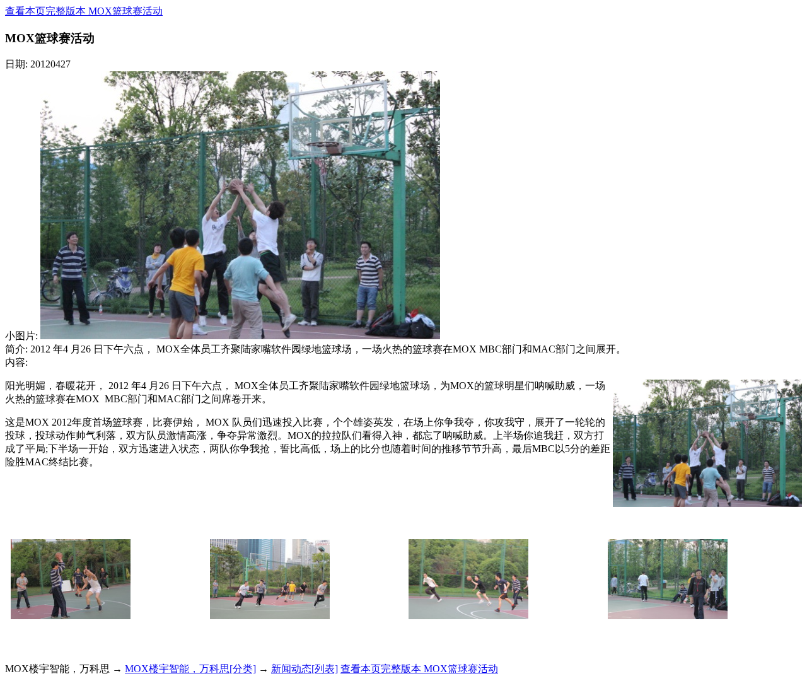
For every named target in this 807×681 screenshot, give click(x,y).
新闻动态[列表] (304, 668)
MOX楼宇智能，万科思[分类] (190, 668)
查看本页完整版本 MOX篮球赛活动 (84, 11)
